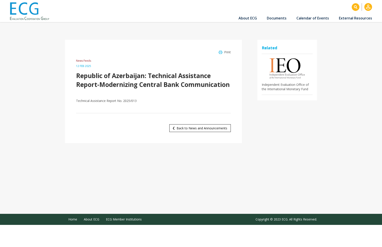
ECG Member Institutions (124, 219)
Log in (368, 7)
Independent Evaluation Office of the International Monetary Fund (285, 86)
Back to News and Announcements (202, 128)
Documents (276, 18)
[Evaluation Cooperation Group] (31, 11)
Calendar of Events (312, 18)
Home (72, 219)
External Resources (355, 18)
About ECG (248, 18)
